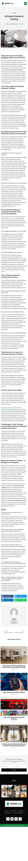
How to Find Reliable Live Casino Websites (14, 718)
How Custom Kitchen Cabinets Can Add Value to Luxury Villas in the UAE (14, 666)
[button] (25, 3)
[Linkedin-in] (16, 819)
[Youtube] (12, 819)
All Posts (14, 622)
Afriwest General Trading (9, 409)
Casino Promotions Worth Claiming (14, 692)
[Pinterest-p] (20, 819)
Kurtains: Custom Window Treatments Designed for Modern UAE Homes (14, 744)
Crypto (14, 12)
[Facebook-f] (8, 819)
